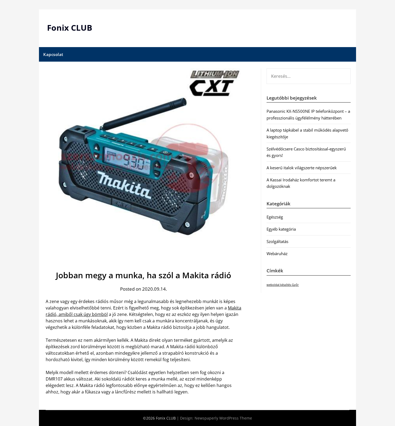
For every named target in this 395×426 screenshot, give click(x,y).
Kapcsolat (53, 54)
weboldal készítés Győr (283, 285)
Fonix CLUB (69, 27)
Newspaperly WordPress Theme (223, 418)
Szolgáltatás (277, 241)
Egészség (275, 217)
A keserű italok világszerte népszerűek (302, 167)
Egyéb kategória (281, 229)
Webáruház (277, 253)
